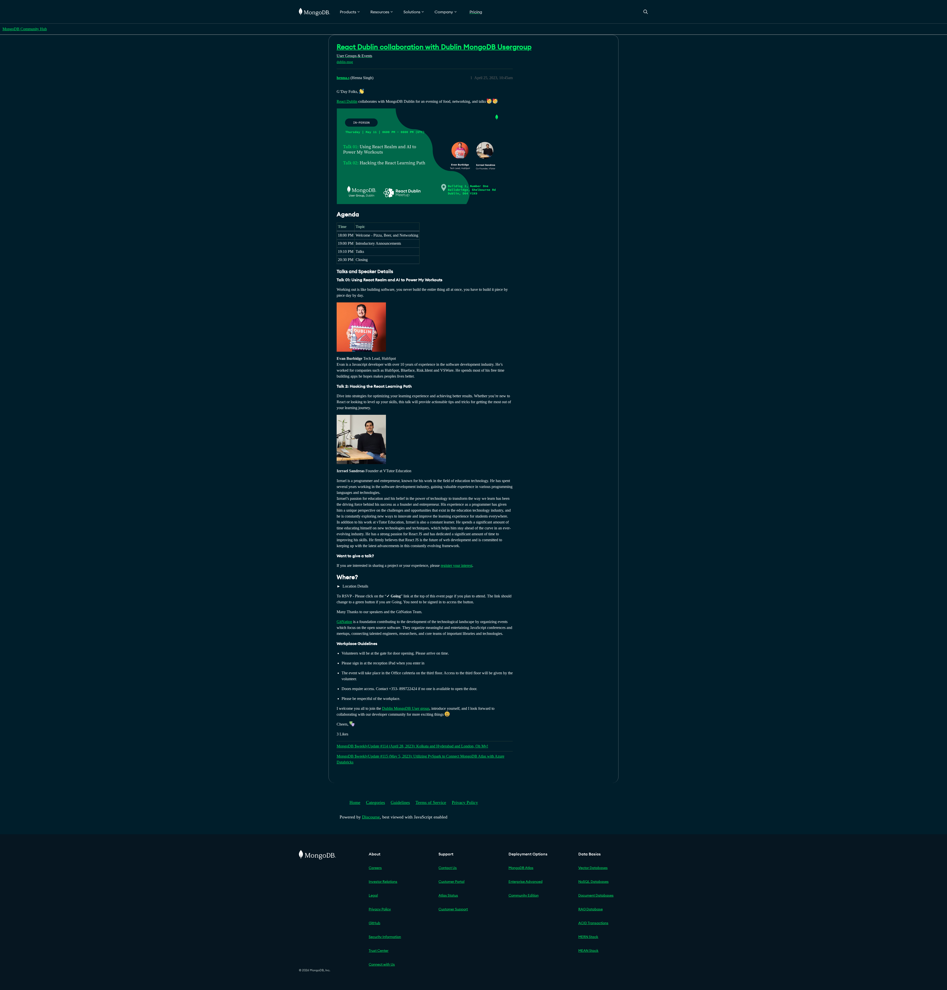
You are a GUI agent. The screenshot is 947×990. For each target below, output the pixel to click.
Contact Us (447, 868)
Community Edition (524, 895)
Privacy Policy (465, 802)
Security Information (385, 937)
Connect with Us (382, 964)
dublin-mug (345, 62)
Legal (373, 895)
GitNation (344, 622)
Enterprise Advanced (526, 881)
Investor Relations (383, 881)
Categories (375, 802)
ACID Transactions (593, 923)
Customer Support (453, 909)
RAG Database (590, 909)
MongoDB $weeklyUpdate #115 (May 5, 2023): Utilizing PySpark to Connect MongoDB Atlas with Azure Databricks (420, 759)
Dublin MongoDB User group (405, 708)
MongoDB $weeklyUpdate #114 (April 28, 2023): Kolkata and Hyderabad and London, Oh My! (412, 746)
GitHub (374, 923)
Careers (375, 868)
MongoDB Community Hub (24, 29)
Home (354, 802)
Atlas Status (448, 895)
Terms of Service (431, 802)
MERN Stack (588, 937)
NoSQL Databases (593, 881)
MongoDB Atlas (521, 868)
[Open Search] (645, 11)
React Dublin (347, 101)
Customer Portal (451, 881)
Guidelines (400, 802)
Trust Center (378, 950)
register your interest (456, 565)
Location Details (355, 586)
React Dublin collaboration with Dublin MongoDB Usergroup (434, 46)
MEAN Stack (588, 950)
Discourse (371, 817)
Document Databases (596, 895)
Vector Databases (593, 868)
